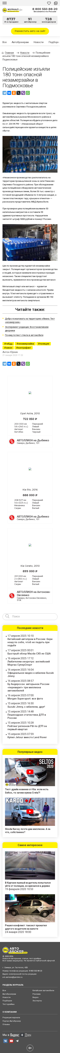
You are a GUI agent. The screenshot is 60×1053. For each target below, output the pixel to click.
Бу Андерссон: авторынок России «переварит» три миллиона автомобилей (28, 687)
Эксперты (37, 1001)
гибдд (9, 343)
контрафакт (24, 347)
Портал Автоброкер (11, 1021)
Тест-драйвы (8, 1004)
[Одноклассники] (14, 93)
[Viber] (23, 93)
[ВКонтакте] (9, 93)
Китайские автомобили (43, 990)
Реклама (36, 994)
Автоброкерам (20, 42)
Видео (35, 997)
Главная (9, 52)
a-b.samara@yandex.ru (12, 977)
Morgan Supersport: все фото (25, 698)
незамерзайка (26, 343)
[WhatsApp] (28, 93)
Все (4, 42)
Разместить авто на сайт (30, 31)
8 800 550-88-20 (45, 9)
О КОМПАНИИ (9, 1012)
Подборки (7, 1001)
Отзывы (6, 1024)
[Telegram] (4, 93)
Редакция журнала (11, 1017)
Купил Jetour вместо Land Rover (27, 737)
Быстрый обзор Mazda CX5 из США (29, 653)
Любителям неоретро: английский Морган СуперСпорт (29, 663)
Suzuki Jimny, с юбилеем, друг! (26, 706)
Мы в (5, 1034)
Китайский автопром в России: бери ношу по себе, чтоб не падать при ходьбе (30, 642)
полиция (44, 343)
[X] (18, 93)
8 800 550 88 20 (35, 971)
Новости (39, 42)
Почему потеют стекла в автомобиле (24, 335)
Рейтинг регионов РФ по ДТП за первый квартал (27, 728)
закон (9, 347)
